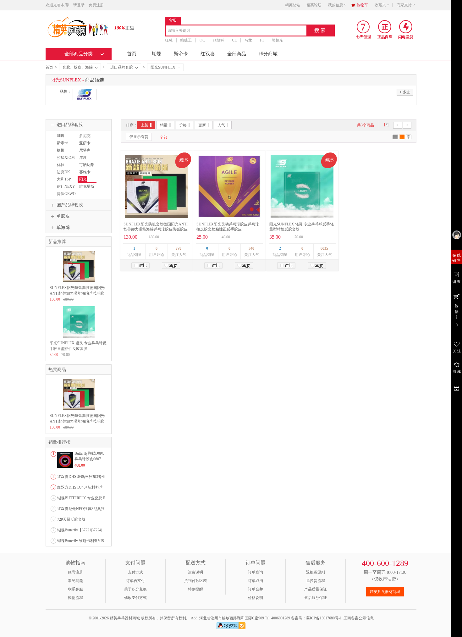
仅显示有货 (138, 137)
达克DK (63, 172)
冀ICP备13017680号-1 (324, 618)
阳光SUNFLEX (163, 67)
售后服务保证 (315, 597)
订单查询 (255, 572)
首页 (131, 53)
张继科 (218, 40)
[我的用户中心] (456, 234)
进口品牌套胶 (121, 67)
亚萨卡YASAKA (86, 146)
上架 (144, 125)
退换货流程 (315, 581)
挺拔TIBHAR (62, 153)
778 (178, 248)
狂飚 (169, 40)
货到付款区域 (195, 581)
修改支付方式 (135, 597)
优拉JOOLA (61, 168)
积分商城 (268, 53)
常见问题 (75, 581)
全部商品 (236, 53)
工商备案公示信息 (359, 618)
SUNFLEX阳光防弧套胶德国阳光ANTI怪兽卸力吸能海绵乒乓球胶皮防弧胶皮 (77, 293)
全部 (163, 137)
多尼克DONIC (84, 139)
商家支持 (404, 5)
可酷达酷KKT (86, 168)
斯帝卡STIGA (61, 146)
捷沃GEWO (66, 193)
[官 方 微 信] (456, 387)
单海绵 (63, 227)
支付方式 (135, 572)
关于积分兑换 (135, 589)
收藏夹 (380, 5)
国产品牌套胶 (70, 204)
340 (251, 248)
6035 (324, 248)
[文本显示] (408, 138)
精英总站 (292, 5)
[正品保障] (122, 27)
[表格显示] (402, 138)
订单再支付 (135, 581)
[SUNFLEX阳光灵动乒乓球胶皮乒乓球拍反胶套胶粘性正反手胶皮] (229, 186)
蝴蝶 (156, 53)
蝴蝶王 (186, 40)
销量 (164, 125)
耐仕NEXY (66, 186)
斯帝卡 (181, 53)
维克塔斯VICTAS (86, 189)
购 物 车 (457, 315)
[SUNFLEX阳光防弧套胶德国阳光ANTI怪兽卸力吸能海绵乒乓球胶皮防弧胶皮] (156, 186)
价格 (183, 125)
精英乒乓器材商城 (385, 592)
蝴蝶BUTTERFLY (66, 139)
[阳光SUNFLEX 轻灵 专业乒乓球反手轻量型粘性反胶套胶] (302, 186)
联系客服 (75, 589)
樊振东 (277, 40)
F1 (262, 40)
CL (234, 40)
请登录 (79, 5)
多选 (404, 92)
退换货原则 (315, 572)
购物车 (362, 5)
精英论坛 (314, 5)
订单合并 (255, 589)
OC (202, 40)
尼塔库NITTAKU (86, 153)
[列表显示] (395, 138)
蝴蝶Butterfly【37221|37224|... (81, 530)
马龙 (248, 40)
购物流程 (75, 597)
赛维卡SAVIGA (85, 175)
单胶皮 (63, 216)
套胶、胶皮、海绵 (78, 67)
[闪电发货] (405, 29)
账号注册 (75, 572)
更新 (202, 125)
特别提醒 (195, 589)
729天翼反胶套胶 (71, 519)
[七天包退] (364, 29)
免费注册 (96, 5)
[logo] (78, 26)
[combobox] (236, 30)
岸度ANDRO (84, 160)
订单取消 (255, 581)
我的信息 (335, 5)
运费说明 (195, 572)
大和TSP (64, 179)
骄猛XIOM (66, 157)
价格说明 (255, 597)
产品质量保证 (315, 589)
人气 (221, 125)
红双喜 (208, 53)
